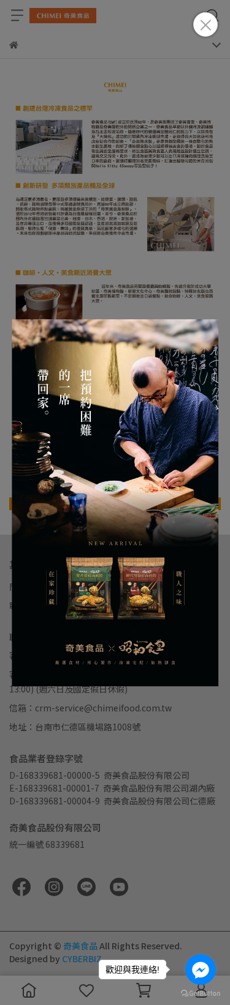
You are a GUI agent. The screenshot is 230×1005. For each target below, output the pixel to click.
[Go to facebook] (200, 969)
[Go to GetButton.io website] (200, 992)
